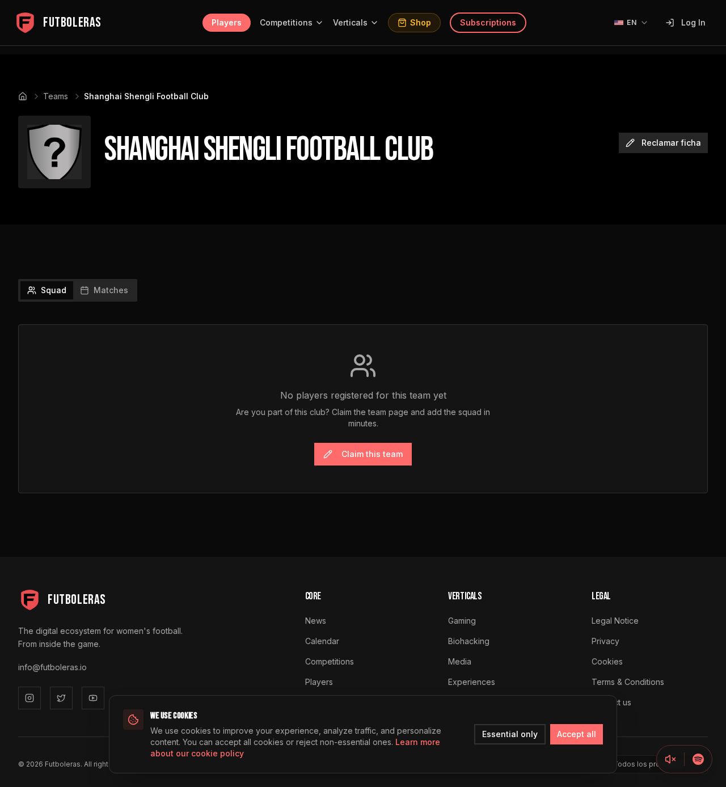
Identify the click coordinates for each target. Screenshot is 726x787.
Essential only (510, 734)
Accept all (576, 734)
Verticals (350, 22)
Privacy (605, 641)
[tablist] (77, 290)
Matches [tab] (111, 290)
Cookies (607, 661)
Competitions (286, 22)
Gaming (462, 620)
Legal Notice (615, 620)
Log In (693, 22)
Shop (420, 22)
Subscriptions (488, 22)
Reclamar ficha (671, 142)
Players (227, 22)
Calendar (322, 641)
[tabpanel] (363, 408)
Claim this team (372, 454)
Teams (55, 96)
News (315, 620)
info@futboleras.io (52, 667)
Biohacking (468, 641)
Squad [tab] (53, 290)
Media (459, 661)
